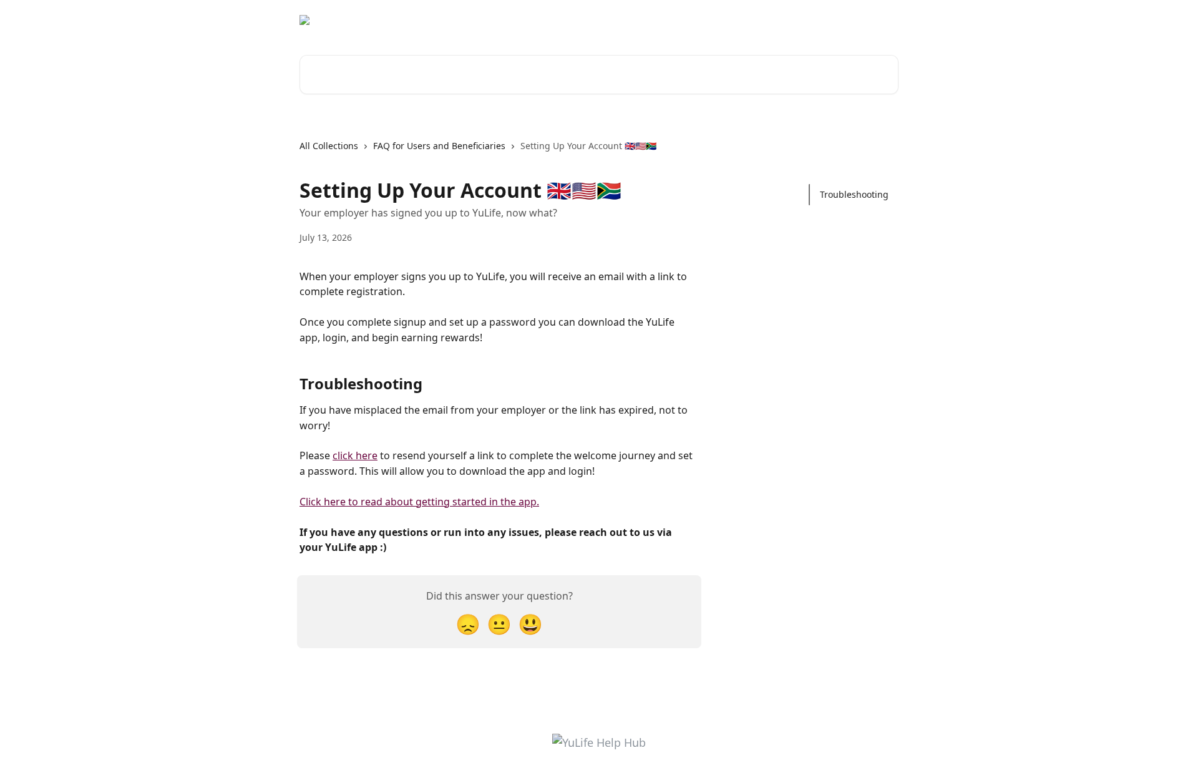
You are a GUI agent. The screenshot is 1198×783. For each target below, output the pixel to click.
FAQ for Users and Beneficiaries (439, 146)
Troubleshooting (854, 194)
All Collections (329, 146)
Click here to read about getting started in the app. (419, 501)
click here (355, 455)
